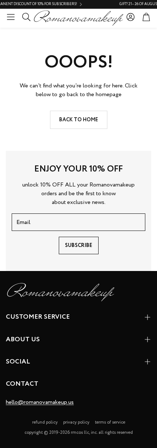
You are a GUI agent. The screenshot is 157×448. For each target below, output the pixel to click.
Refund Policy (45, 422)
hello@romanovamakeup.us (40, 402)
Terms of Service (110, 422)
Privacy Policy (76, 422)
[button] (11, 17)
